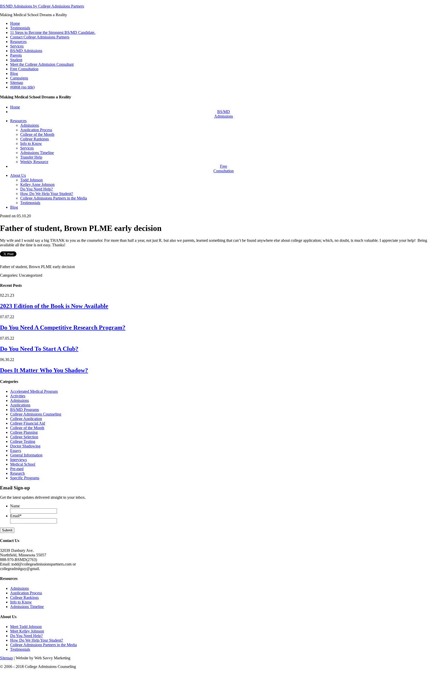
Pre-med (17, 469)
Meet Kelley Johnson (27, 631)
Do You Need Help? (26, 636)
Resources (18, 41)
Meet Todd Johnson (26, 626)
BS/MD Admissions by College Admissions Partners (42, 6)
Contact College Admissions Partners (39, 37)
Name (15, 506)
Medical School (22, 464)
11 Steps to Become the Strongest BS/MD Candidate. (52, 32)
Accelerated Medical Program (34, 391)
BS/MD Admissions (26, 51)
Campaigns (19, 78)
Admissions (19, 400)
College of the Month (27, 428)
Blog (14, 73)
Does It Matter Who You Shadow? (44, 370)
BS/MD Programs (24, 409)
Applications (20, 405)
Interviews (18, 460)
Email (15, 516)
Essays (15, 450)
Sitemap (16, 82)
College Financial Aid (27, 423)
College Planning (24, 432)
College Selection (24, 437)
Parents (16, 55)
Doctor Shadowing (25, 446)
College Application (26, 419)
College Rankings (24, 597)
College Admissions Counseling (35, 414)
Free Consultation (24, 69)
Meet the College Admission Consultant (42, 64)
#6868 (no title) (22, 87)
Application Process (26, 593)
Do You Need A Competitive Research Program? (62, 327)
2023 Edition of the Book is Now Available (54, 306)
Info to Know (21, 602)
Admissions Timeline (27, 606)
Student (16, 60)
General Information (26, 455)
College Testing (22, 441)
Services (17, 46)
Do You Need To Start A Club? (39, 348)
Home (15, 23)
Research (17, 473)
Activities (17, 396)
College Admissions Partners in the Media (43, 645)
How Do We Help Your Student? (36, 640)
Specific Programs (24, 478)
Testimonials (20, 28)
